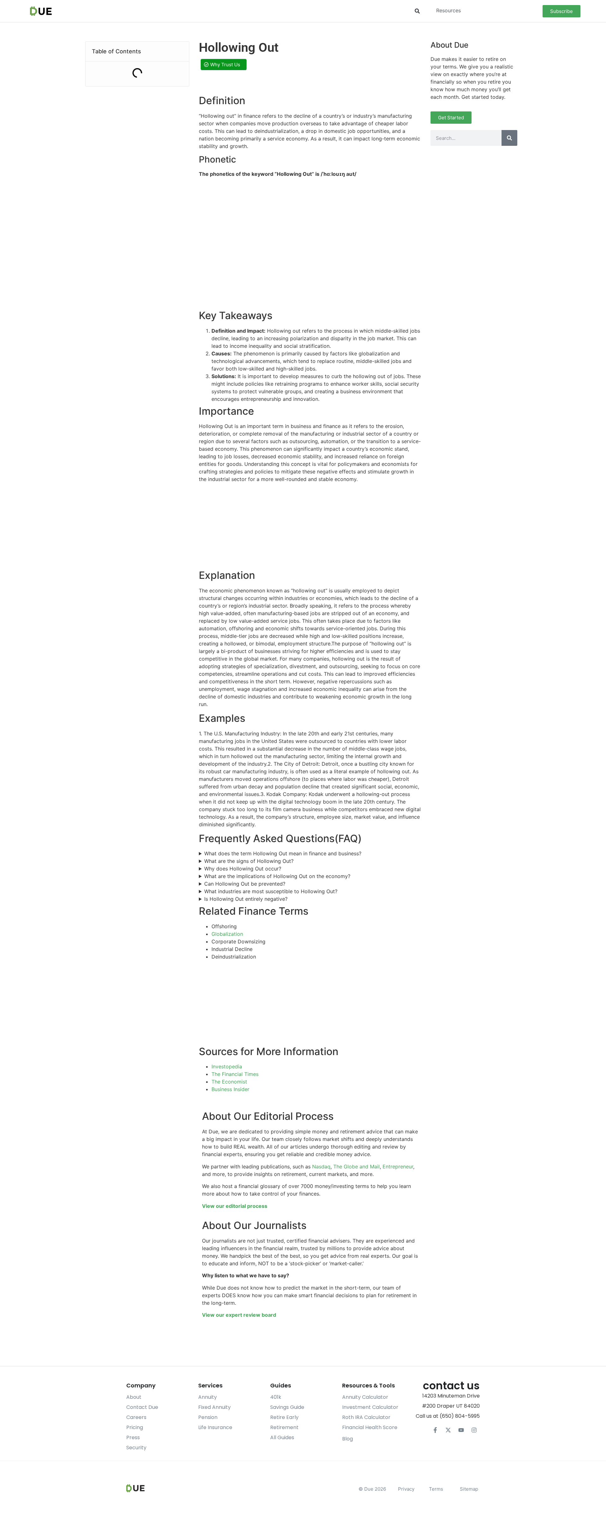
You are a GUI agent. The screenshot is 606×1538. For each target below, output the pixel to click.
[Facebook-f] (435, 1430)
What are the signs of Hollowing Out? (249, 861)
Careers (136, 1417)
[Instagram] (474, 1430)
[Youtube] (461, 1430)
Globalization (227, 934)
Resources (448, 10)
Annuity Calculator (365, 1397)
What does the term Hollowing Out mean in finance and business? (282, 853)
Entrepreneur (398, 1166)
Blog (347, 1438)
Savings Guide (287, 1407)
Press (133, 1437)
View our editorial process (234, 1206)
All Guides (282, 1437)
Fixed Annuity (214, 1407)
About (133, 1397)
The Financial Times (234, 1074)
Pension (207, 1417)
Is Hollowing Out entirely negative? (246, 899)
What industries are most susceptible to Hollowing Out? (270, 891)
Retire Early (284, 1417)
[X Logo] (448, 1430)
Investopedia (226, 1066)
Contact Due (142, 1407)
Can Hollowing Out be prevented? (244, 884)
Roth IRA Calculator (366, 1417)
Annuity (207, 1397)
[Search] (509, 138)
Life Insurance (215, 1427)
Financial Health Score (369, 1427)
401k (275, 1397)
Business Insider (230, 1089)
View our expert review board (239, 1315)
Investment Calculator (370, 1407)
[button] (417, 11)
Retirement (284, 1427)
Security (136, 1447)
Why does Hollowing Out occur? (242, 868)
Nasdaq (321, 1166)
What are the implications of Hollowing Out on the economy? (277, 876)
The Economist (229, 1081)
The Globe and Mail (356, 1166)
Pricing (134, 1427)
